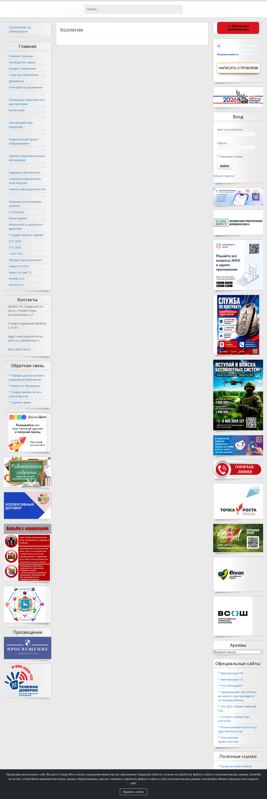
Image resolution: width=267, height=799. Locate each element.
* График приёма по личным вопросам (25, 394)
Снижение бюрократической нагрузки (25, 181)
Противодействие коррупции (21, 125)
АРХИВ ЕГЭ (16, 285)
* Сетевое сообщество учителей (233, 719)
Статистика (16, 212)
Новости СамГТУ (20, 272)
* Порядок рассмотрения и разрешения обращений (27, 377)
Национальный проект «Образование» (24, 141)
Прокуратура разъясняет (25, 260)
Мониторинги (18, 218)
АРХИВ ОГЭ (16, 279)
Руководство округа (22, 62)
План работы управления (26, 87)
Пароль (222, 143)
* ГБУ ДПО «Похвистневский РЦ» (237, 708)
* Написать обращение (24, 386)
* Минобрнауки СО (230, 679)
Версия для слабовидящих (238, 27)
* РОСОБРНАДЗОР (230, 686)
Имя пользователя (230, 129)
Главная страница (21, 56)
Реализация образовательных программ (27, 102)
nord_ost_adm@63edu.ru (23, 340)
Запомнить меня (231, 156)
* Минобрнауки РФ (230, 673)
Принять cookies (133, 791)
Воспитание (17, 110)
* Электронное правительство (228, 739)
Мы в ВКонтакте (19, 349)
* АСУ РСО (16, 254)
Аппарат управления (22, 68)
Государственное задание (26, 235)
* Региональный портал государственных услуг (237, 729)
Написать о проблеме (238, 68)
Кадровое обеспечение (24, 172)
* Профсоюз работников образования (234, 768)
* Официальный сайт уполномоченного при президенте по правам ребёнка (237, 696)
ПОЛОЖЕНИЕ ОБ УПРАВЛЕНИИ (20, 29)
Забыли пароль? (224, 176)
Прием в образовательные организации (27, 158)
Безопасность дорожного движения (26, 226)
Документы (16, 81)
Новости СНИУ (19, 266)
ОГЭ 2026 (15, 241)
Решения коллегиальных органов (25, 204)
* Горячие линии (20, 402)
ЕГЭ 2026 (15, 247)
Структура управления (24, 75)
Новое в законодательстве (27, 189)
